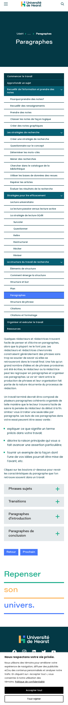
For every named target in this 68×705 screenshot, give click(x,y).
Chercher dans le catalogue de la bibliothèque (29, 167)
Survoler (18, 222)
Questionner (20, 228)
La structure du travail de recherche (28, 262)
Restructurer (20, 242)
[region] (34, 678)
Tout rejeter (34, 698)
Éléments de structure (23, 268)
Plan (12, 288)
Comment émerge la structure (28, 275)
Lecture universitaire (22, 202)
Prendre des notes (20, 112)
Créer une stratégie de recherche (29, 139)
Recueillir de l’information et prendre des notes (30, 91)
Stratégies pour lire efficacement (26, 195)
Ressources (14, 328)
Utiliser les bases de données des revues (33, 175)
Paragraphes (17, 295)
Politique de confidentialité (30, 681)
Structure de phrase (22, 301)
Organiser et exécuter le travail (25, 322)
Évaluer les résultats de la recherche (31, 188)
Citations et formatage (23, 315)
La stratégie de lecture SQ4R (26, 215)
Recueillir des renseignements (27, 105)
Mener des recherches (23, 159)
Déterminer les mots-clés (25, 152)
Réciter (17, 248)
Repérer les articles (21, 182)
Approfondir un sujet (19, 83)
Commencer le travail (19, 76)
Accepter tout (34, 690)
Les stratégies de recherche (23, 132)
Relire (16, 235)
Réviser (17, 255)
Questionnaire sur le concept (27, 145)
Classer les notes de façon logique (30, 119)
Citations (15, 308)
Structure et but (19, 282)
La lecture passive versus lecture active (33, 208)
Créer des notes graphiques (26, 125)
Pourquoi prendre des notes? (27, 99)
